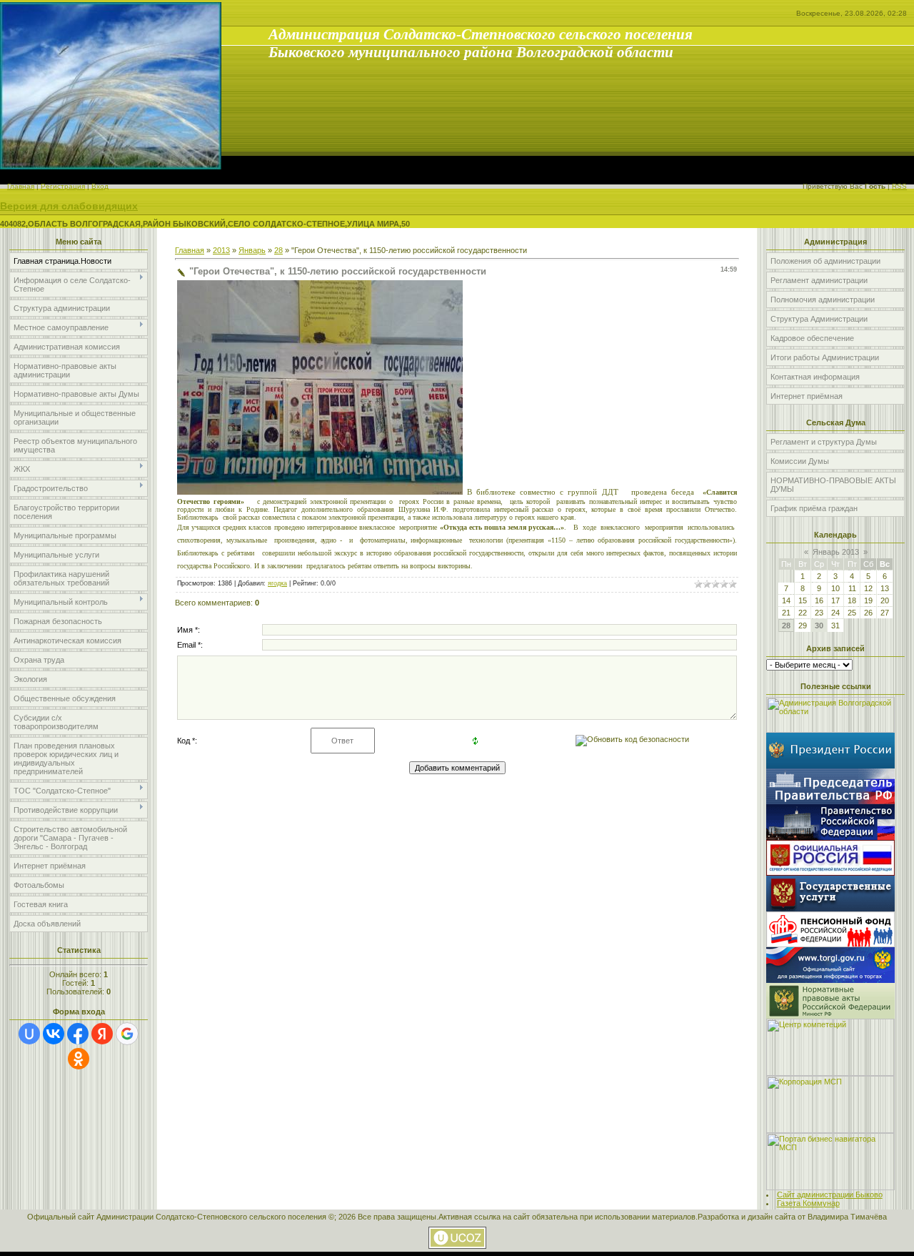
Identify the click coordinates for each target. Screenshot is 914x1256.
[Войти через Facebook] (78, 1033)
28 (278, 250)
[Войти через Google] (127, 1033)
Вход (100, 186)
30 (819, 625)
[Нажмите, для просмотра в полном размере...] (320, 491)
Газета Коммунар (808, 1203)
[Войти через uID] (29, 1033)
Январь (252, 250)
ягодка (277, 583)
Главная (20, 186)
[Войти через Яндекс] (102, 1033)
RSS (899, 186)
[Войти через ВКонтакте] (53, 1033)
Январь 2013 (836, 552)
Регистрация (63, 186)
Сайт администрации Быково (830, 1194)
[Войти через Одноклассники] (78, 1058)
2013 (221, 250)
